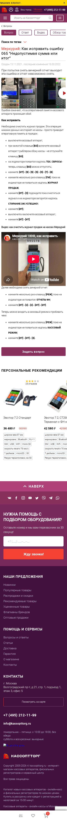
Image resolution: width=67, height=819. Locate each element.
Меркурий (10, 49)
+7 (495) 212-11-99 (54, 9)
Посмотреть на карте (33, 701)
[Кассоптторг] (4, 9)
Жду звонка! (34, 554)
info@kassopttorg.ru (17, 723)
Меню (58, 18)
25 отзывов (31, 384)
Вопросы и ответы (16, 637)
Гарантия (9, 653)
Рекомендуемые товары (20, 601)
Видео (41, 32)
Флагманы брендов (16, 612)
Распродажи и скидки (18, 595)
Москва (38, 9)
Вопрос (8, 32)
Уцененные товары (16, 606)
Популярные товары (17, 590)
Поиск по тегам (11, 42)
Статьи (8, 643)
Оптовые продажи (16, 617)
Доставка (9, 648)
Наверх (36, 486)
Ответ (25, 32)
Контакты (10, 664)
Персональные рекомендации (31, 370)
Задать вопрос (33, 352)
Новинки (9, 584)
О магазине (11, 659)
